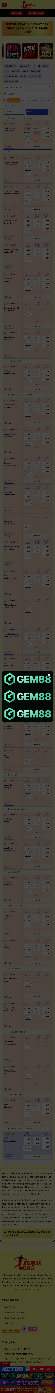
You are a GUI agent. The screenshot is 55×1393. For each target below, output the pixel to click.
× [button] (49, 675)
